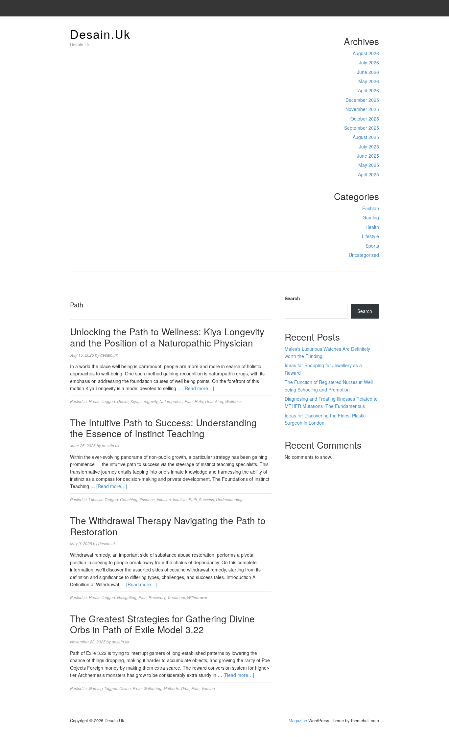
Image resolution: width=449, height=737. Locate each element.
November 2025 (362, 109)
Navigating (126, 597)
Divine (125, 688)
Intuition (164, 499)
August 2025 (366, 137)
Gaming (371, 217)
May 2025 (368, 165)
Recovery (157, 597)
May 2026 (368, 81)
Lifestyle (370, 236)
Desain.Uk (100, 33)
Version (208, 688)
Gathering (152, 688)
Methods (171, 688)
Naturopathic (170, 401)
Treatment (176, 597)
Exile (137, 688)
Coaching (128, 499)
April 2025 (368, 174)
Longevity (148, 401)
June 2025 (368, 155)
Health (372, 227)
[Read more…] (198, 388)
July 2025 (369, 146)
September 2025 (361, 127)
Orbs (185, 688)
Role (199, 401)
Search (292, 298)
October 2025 (364, 118)
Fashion (370, 208)
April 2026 (368, 90)
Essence (147, 499)
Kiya (134, 401)
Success (206, 499)
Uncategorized (364, 255)
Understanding (229, 499)
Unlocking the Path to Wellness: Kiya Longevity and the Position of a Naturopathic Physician (167, 337)
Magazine (298, 720)
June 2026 (368, 72)
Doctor (123, 401)
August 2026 (366, 53)
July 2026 (369, 62)
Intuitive (180, 499)
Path (188, 401)
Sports (372, 245)
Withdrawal (197, 597)
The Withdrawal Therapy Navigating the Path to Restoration (168, 526)
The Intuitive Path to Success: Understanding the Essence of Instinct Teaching (163, 428)
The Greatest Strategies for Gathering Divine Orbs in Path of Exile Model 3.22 (162, 624)
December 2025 (362, 100)
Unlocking (214, 401)
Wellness (233, 401)
